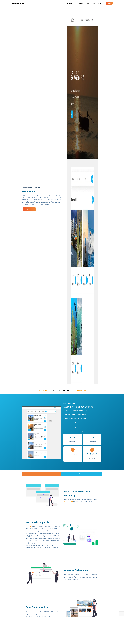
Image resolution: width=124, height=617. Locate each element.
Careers (100, 3)
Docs (88, 3)
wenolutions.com (68, 501)
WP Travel (28, 526)
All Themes (70, 3)
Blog (94, 3)
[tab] (41, 474)
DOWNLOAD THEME (81, 390)
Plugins (62, 3)
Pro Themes (80, 3)
